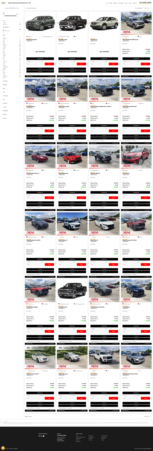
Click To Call (40, 71)
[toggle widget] (3, 448)
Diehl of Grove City (29, 76)
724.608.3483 (145, 3)
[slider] (4, 16)
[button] (55, 23)
